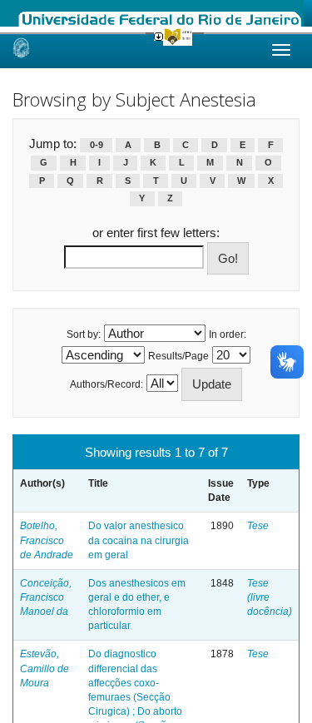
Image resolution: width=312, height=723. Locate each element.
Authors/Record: (106, 384)
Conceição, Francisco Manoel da (46, 597)
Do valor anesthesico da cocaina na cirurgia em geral (138, 540)
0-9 (96, 145)
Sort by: (84, 334)
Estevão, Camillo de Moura (44, 668)
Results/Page (178, 356)
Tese (258, 526)
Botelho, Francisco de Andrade (46, 540)
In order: (227, 334)
